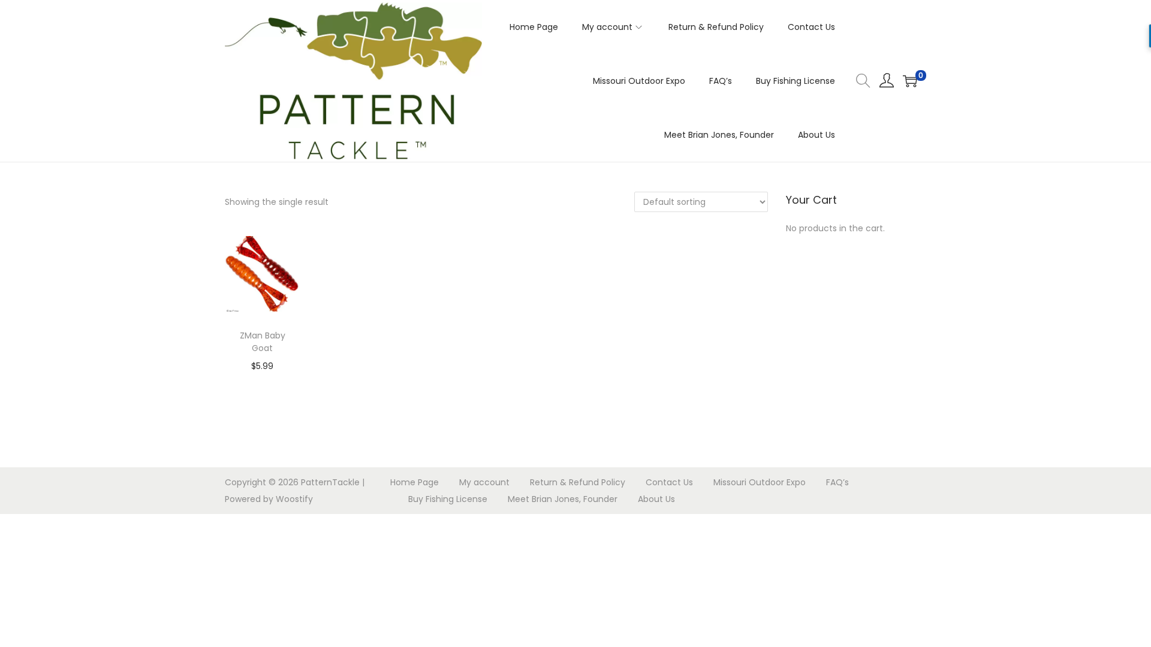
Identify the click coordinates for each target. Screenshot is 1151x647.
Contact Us (669, 482)
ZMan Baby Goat (262, 341)
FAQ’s (837, 482)
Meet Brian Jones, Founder (562, 499)
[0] (910, 81)
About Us (656, 499)
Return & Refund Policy (577, 482)
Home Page (414, 482)
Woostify (294, 499)
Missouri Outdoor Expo (759, 482)
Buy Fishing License (447, 499)
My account (484, 482)
